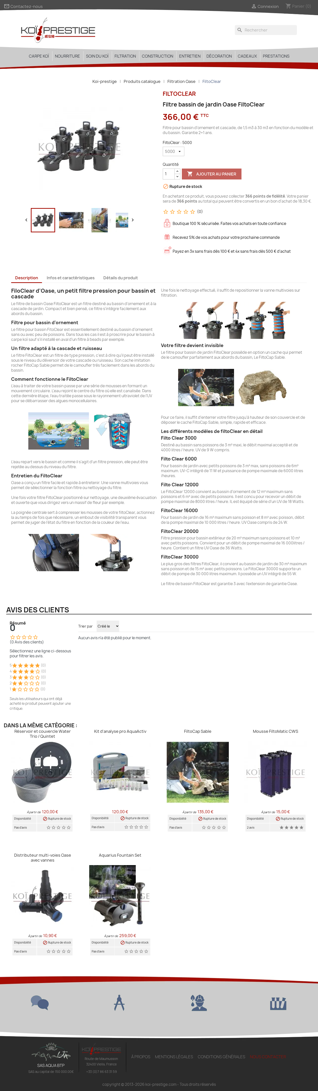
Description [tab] (26, 278)
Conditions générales (221, 1056)
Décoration (219, 56)
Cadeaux (247, 56)
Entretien (189, 56)
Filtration (125, 56)
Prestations (276, 56)
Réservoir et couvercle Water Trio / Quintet (42, 734)
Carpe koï (39, 56)
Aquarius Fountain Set (120, 855)
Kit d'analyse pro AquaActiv (120, 731)
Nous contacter (268, 1056)
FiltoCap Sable (197, 731)
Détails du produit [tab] (120, 278)
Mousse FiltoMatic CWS (275, 731)
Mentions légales (174, 1056)
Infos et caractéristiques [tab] (71, 278)
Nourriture (67, 56)
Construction (157, 56)
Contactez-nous (23, 6)
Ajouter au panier (211, 174)
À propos (140, 1056)
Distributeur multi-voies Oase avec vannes (42, 857)
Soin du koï (97, 56)
